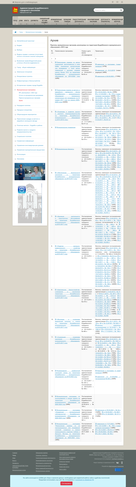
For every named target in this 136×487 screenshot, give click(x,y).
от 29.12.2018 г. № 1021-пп (108, 263)
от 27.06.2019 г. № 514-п (108, 271)
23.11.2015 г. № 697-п (108, 294)
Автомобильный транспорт (25, 41)
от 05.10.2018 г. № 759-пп (108, 136)
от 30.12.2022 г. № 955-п (108, 241)
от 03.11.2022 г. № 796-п (105, 434)
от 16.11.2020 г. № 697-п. (108, 307)
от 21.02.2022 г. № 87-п (108, 105)
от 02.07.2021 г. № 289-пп (108, 101)
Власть (14, 460)
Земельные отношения (24, 72)
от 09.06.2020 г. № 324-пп (108, 235)
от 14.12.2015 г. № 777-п (108, 180)
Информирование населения (44, 460)
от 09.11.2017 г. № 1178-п (108, 297)
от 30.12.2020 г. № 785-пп (108, 356)
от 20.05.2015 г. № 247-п (110, 177)
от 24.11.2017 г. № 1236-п (108, 160)
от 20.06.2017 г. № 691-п (106, 133)
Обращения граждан (42, 453)
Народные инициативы (24, 110)
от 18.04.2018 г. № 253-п (108, 204)
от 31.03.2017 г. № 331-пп (108, 119)
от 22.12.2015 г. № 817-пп (111, 116)
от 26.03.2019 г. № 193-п (108, 267)
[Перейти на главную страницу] (112, 2)
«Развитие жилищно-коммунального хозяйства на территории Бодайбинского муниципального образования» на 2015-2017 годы (67, 250)
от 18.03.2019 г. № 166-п (103, 266)
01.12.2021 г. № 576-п (102, 312)
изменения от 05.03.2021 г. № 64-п (109, 410)
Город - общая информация (26, 67)
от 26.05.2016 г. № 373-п (105, 155)
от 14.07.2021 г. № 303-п (108, 103)
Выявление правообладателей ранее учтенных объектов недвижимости (29, 62)
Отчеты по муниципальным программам (31, 95)
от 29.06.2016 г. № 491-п (108, 190)
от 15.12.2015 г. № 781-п (108, 344)
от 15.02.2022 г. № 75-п (108, 362)
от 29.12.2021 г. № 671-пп (108, 360)
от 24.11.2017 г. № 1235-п (108, 134)
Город (21, 32)
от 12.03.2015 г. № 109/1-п (111, 341)
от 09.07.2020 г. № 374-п (108, 164)
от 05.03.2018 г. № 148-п (112, 329)
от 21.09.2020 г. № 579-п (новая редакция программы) (108, 95)
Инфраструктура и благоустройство (28, 81)
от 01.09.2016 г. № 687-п (108, 257)
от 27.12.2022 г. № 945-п (108, 366)
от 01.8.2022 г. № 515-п (108, 107)
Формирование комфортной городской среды (67, 453)
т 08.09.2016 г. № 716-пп (108, 192)
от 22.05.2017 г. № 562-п (108, 229)
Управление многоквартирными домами (30, 145)
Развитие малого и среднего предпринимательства (26, 131)
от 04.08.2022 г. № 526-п (108, 364)
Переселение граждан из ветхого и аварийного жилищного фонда (28, 120)
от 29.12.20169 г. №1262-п (110, 323)
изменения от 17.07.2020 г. (106, 424)
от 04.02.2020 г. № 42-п (104, 92)
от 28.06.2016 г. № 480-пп (108, 188)
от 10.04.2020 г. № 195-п (108, 305)
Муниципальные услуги (19, 470)
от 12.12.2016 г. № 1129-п (108, 156)
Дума (13, 458)
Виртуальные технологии (116, 466)
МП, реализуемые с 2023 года (28, 93)
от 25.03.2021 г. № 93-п (108, 208)
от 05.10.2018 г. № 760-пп (108, 162)
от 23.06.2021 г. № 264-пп (108, 358)
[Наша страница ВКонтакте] (117, 462)
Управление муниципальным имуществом (31, 150)
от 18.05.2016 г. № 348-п (108, 184)
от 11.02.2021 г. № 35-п (108, 237)
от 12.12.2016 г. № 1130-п (111, 131)
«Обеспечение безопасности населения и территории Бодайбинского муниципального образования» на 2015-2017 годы (67, 176)
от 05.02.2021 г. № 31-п (108, 281)
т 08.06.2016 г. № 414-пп (108, 186)
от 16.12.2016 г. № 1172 (106, 118)
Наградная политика (23, 105)
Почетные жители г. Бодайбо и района (29, 125)
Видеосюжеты (63, 464)
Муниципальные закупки (43, 471)
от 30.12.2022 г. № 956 (108, 315)
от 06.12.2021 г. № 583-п (108, 283)
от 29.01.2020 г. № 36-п (108, 279)
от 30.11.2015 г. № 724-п (111, 250)
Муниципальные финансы (65, 149)
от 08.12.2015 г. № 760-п (110, 153)
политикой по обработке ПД (84, 480)
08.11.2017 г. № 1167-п (104, 232)
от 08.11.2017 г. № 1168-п (108, 261)
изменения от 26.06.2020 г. (106, 76)
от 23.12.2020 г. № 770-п (108, 166)
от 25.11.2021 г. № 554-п (108, 144)
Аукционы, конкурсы (41, 455)
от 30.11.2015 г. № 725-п (105, 179)
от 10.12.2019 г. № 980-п (108, 354)
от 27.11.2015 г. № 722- (110, 220)
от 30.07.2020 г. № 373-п (108, 140)
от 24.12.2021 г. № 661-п (108, 313)
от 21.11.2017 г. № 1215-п (108, 202)
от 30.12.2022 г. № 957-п (108, 212)
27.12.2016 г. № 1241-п (105, 195)
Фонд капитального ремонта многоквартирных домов (67, 458)
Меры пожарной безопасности (44, 468)
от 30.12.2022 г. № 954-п (108, 285)
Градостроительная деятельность (45, 458)
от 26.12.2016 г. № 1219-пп (108, 295)
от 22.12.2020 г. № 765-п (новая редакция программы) (108, 427)
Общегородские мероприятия (27, 114)
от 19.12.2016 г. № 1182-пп (108, 227)
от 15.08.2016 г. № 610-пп (108, 256)
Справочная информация (25, 141)
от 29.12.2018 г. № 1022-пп (108, 299)
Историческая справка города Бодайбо (30, 85)
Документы (15, 463)
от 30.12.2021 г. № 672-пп (105, 430)
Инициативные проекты (24, 76)
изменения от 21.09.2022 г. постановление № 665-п (108, 378)
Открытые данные (64, 461)
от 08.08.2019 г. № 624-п (108, 275)
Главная (14, 453)
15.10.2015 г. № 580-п (107, 343)
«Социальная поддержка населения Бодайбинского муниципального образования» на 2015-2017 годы (67, 340)
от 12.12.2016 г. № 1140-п (108, 259)
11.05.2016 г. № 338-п (104, 224)
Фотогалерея (21, 154)
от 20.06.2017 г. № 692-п (108, 158)
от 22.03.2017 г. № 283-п (108, 196)
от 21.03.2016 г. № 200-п (108, 182)
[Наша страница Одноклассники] (122, 462)
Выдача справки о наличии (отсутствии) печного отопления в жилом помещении (30, 55)
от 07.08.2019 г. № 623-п (108, 301)
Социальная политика (24, 136)
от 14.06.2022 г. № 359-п (108, 239)
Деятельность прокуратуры (43, 463)
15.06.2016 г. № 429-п (105, 226)
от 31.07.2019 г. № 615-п (108, 138)
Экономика (20, 159)
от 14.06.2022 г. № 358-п (108, 210)
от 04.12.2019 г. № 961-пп (108, 233)
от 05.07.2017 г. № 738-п (108, 200)
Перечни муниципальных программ (29, 98)
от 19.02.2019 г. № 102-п (108, 352)
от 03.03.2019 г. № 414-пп (108, 269)
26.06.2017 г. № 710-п (105, 199)
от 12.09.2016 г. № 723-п (108, 346)
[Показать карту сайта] (122, 2)
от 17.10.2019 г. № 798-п (112, 331)
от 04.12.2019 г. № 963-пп (108, 303)
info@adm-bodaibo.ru (118, 459)
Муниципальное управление (66, 127)
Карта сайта (62, 469)
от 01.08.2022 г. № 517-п (112, 414)
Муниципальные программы (34, 32)
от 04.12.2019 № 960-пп (108, 206)
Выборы (19, 50)
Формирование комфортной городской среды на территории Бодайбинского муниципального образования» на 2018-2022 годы (67, 374)
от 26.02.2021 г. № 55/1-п (108, 99)
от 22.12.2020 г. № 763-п (108, 97)
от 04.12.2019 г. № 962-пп (108, 277)
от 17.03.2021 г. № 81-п (108, 309)
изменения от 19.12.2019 (106, 70)
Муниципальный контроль (43, 466)
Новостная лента (64, 467)
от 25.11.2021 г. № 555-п (108, 168)
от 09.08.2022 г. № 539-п (105, 432)
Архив (21, 100)
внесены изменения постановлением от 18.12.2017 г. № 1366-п (108, 327)
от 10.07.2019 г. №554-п (108, 273)
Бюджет (19, 45)
